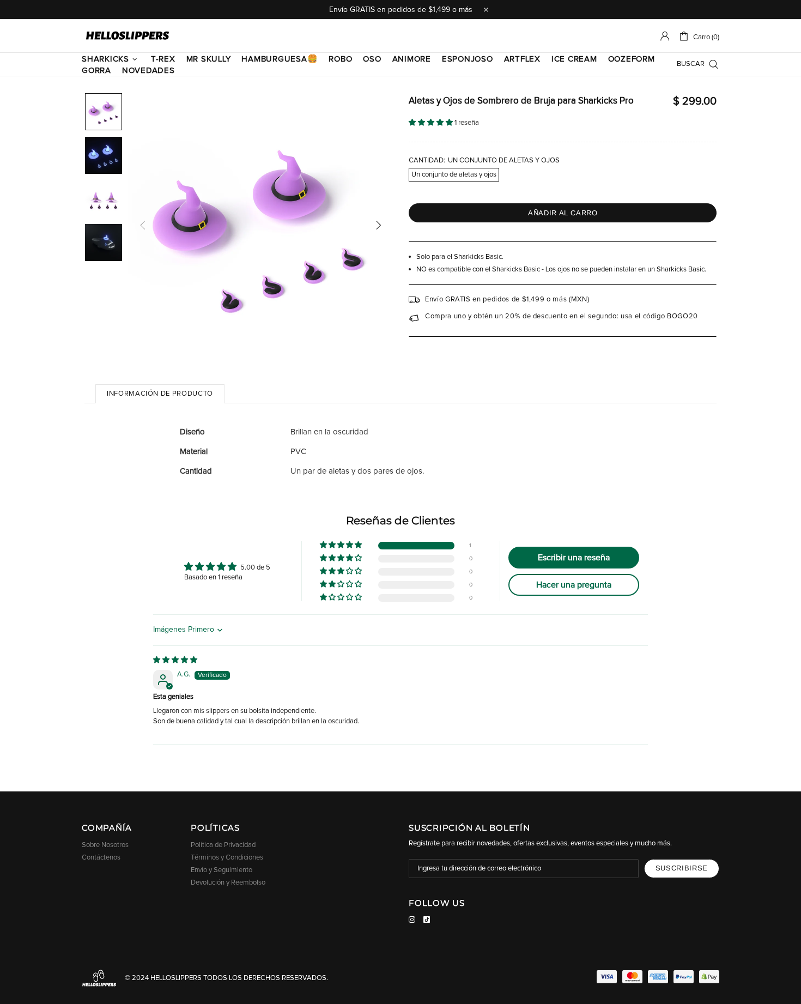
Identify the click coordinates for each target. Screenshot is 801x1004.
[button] (431, 122)
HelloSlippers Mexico (127, 36)
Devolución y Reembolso (228, 882)
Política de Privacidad (223, 845)
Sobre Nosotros (105, 845)
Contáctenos (101, 857)
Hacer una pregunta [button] (573, 584)
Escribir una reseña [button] (574, 557)
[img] (175, 660)
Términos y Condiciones (227, 857)
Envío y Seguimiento (221, 870)
